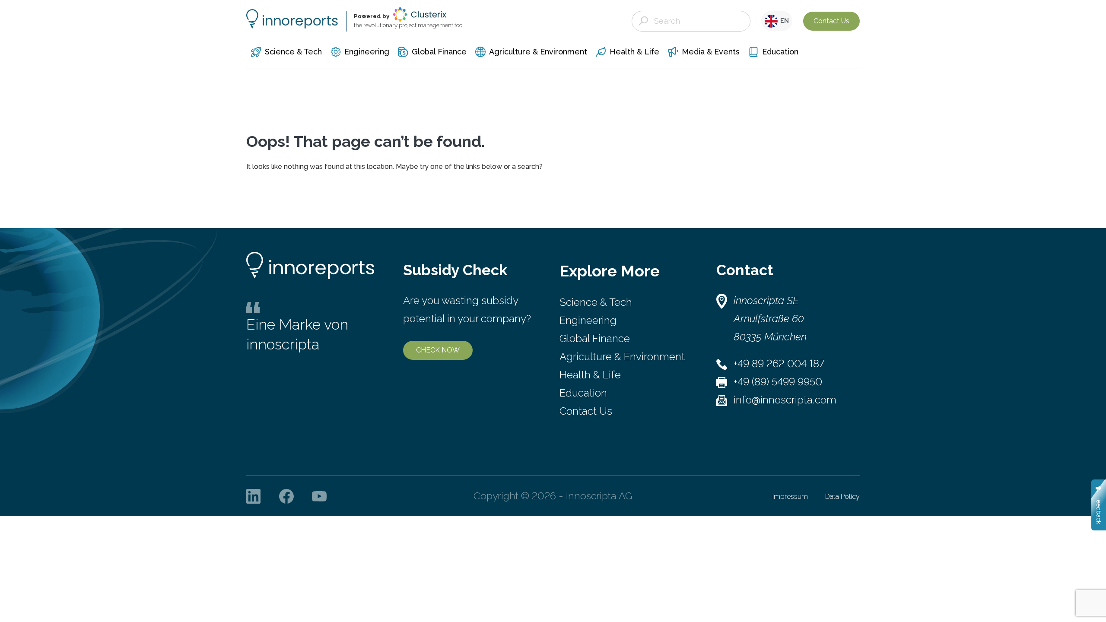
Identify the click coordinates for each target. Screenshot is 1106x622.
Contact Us (831, 21)
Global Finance (594, 338)
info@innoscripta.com (785, 400)
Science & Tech (595, 302)
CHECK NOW (438, 350)
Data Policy (842, 496)
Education (583, 393)
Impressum (790, 496)
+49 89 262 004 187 (779, 363)
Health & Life (590, 374)
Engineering (588, 320)
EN (783, 20)
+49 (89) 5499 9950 (778, 381)
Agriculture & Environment (622, 356)
